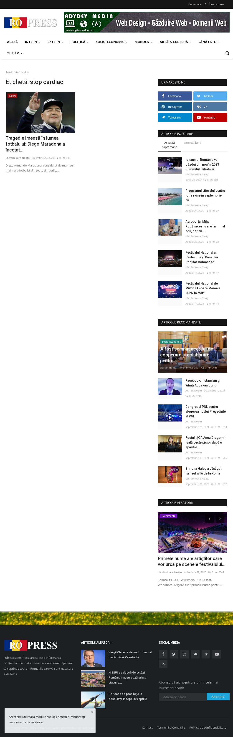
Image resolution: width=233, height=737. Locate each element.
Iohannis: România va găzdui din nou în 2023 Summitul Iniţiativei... (202, 164)
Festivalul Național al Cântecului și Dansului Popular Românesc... (201, 257)
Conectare (195, 4)
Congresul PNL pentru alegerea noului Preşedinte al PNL (205, 411)
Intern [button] (31, 42)
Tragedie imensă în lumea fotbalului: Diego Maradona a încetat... (35, 144)
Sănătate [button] (207, 42)
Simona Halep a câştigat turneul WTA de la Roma (203, 471)
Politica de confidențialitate (207, 727)
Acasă (12, 42)
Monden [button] (142, 42)
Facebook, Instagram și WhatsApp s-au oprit (202, 383)
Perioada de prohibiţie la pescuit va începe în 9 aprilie (128, 696)
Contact (147, 727)
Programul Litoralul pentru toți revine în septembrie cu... (205, 195)
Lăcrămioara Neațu (18, 157)
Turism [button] (13, 53)
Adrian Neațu (168, 367)
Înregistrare (216, 4)
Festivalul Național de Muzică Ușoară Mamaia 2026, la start (202, 288)
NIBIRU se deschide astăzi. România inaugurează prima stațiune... (127, 677)
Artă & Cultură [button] (174, 42)
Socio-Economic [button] (110, 42)
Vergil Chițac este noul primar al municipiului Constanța (130, 655)
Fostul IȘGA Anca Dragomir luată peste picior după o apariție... (205, 442)
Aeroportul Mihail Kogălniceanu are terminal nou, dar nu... (205, 226)
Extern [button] (54, 42)
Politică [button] (78, 42)
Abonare (218, 696)
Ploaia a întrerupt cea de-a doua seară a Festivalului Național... (191, 561)
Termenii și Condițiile (171, 727)
